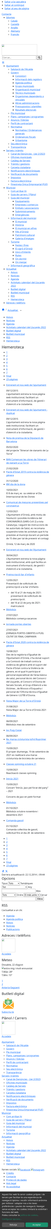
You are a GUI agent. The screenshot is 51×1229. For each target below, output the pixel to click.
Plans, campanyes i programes (22, 1055)
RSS (8, 337)
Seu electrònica (14, 1069)
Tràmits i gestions (15, 1089)
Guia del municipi (15, 1123)
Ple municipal (13, 1052)
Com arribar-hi (14, 1116)
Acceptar (37, 1224)
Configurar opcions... (12, 1219)
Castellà (15, 24)
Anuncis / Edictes (15, 1058)
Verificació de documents (19, 1099)
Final (8, 376)
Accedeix (6, 953)
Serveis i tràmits (10, 1075)
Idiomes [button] (10, 17)
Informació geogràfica (18, 1133)
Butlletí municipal (15, 334)
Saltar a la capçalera (15, 1)
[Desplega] (20, 310)
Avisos (9, 317)
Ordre (20, 894)
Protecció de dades (16, 1179)
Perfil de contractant (17, 1062)
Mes (38, 891)
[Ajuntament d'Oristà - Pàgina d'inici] (19, 49)
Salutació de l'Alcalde (17, 1045)
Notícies (10, 320)
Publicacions (13, 929)
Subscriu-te (8, 1012)
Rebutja (13, 1224)
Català (14, 20)
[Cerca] (39, 57)
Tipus (5, 883)
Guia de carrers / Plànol (18, 1119)
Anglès (14, 27)
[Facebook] (24, 1169)
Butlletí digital (13, 330)
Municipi (6, 1113)
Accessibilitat (13, 1186)
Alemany (15, 31)
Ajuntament (8, 1042)
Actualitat (13, 310)
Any (30, 887)
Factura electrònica (16, 1106)
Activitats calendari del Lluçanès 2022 (26, 327)
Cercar (43, 894)
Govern (10, 1048)
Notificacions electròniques (21, 1096)
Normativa (12, 1065)
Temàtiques (26, 883)
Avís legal (11, 1183)
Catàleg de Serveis (16, 1086)
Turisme (10, 1130)
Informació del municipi (19, 1126)
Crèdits (10, 1173)
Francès (15, 34)
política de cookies (29, 1215)
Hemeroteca (13, 340)
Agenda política (14, 919)
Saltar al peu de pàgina (17, 8)
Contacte (6, 14)
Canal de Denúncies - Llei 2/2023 (23, 1079)
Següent (15, 987)
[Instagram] (37, 1169)
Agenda (10, 323)
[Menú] (3, 62)
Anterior (6, 987)
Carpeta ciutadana (16, 1092)
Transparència (14, 1072)
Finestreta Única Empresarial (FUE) (24, 1109)
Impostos (11, 1102)
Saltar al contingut (14, 5)
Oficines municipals (16, 1082)
